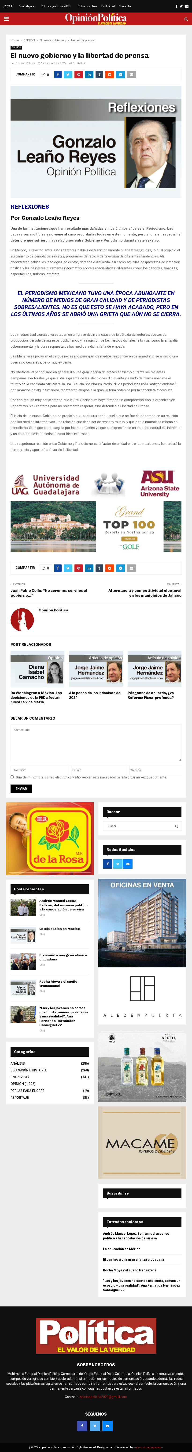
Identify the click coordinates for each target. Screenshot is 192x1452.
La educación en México (59, 929)
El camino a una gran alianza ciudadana (133, 1259)
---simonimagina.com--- (148, 1447)
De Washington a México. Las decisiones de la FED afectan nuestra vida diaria (36, 697)
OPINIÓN (16, 47)
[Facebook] (82, 1426)
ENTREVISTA (20, 1077)
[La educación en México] (23, 935)
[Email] (107, 1426)
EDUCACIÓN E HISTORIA (29, 1070)
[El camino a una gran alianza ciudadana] (23, 961)
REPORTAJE (20, 1097)
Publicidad (108, 6)
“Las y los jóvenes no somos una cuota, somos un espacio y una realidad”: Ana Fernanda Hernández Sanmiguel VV (63, 1016)
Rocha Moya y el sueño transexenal (58, 984)
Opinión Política (25, 63)
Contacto (125, 6)
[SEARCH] (176, 826)
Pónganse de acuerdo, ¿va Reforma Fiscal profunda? (151, 695)
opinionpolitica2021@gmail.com (103, 1397)
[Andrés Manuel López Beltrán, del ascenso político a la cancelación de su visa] (23, 907)
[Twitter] (95, 1426)
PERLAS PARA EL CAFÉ (27, 1091)
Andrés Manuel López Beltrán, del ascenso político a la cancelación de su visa (63, 905)
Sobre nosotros (87, 6)
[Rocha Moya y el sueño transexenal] (23, 988)
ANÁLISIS (18, 1063)
